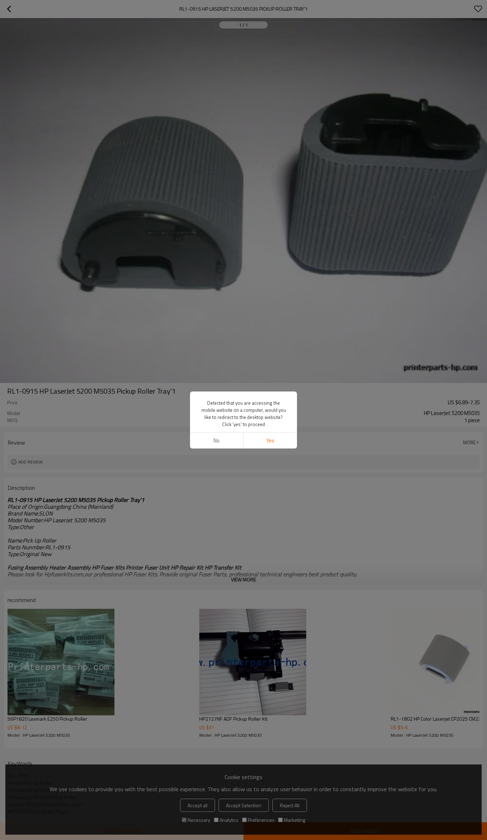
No (217, 440)
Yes (270, 440)
